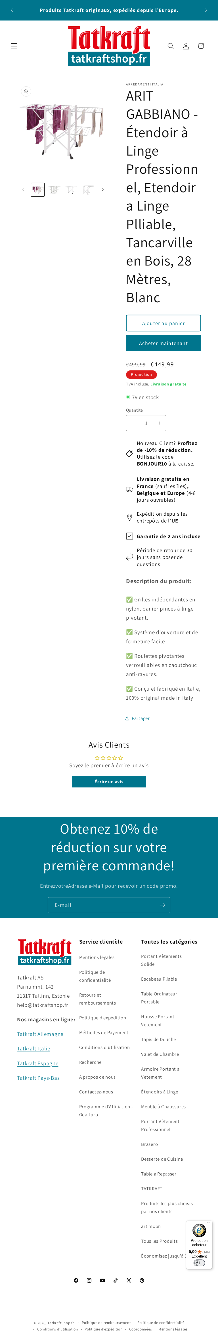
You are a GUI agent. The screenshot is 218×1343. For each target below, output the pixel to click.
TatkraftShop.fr (60, 1322)
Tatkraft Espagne (37, 1063)
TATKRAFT (152, 1188)
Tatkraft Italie (33, 1048)
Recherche (90, 1062)
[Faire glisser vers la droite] (103, 189)
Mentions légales (97, 957)
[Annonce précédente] (12, 10)
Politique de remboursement (106, 1322)
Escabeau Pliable (159, 979)
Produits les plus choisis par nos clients (167, 1207)
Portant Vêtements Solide (161, 960)
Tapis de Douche (158, 1039)
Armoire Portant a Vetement (160, 1073)
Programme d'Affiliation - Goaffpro (106, 1110)
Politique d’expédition (103, 1329)
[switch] (199, 1263)
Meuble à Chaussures (163, 1106)
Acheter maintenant (163, 343)
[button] (14, 46)
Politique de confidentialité (95, 976)
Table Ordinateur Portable (159, 998)
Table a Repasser (159, 1174)
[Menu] (209, 1223)
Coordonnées (140, 1329)
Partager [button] (141, 718)
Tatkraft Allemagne (40, 1034)
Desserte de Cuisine (162, 1159)
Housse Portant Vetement (157, 1020)
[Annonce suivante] (206, 10)
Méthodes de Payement (104, 1032)
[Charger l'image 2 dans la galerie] (54, 189)
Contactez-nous (96, 1092)
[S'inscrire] (162, 905)
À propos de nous (97, 1077)
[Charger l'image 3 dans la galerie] (70, 189)
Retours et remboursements (97, 999)
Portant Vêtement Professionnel (160, 1125)
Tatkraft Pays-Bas (38, 1077)
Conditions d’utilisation (57, 1329)
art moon (151, 1226)
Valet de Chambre (160, 1054)
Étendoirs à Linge (159, 1092)
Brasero (149, 1144)
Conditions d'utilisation (104, 1047)
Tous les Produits (159, 1241)
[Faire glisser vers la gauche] (23, 189)
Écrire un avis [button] (109, 782)
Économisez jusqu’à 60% (167, 1256)
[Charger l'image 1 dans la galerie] (37, 189)
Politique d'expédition (102, 1018)
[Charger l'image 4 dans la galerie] (87, 189)
